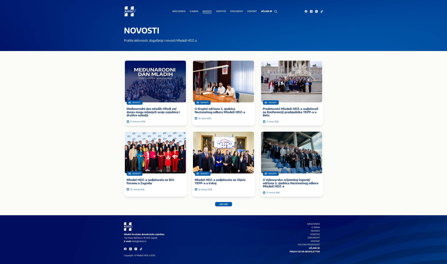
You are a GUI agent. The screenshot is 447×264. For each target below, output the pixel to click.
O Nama (316, 227)
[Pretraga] (275, 11)
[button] (223, 204)
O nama (194, 11)
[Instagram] (316, 11)
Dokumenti (236, 11)
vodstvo (315, 234)
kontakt (315, 241)
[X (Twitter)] (311, 11)
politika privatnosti (309, 244)
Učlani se (266, 11)
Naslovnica (178, 11)
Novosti (207, 11)
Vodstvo (221, 11)
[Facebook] (306, 11)
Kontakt (252, 11)
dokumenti (314, 237)
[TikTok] (321, 11)
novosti (315, 231)
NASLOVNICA (313, 224)
